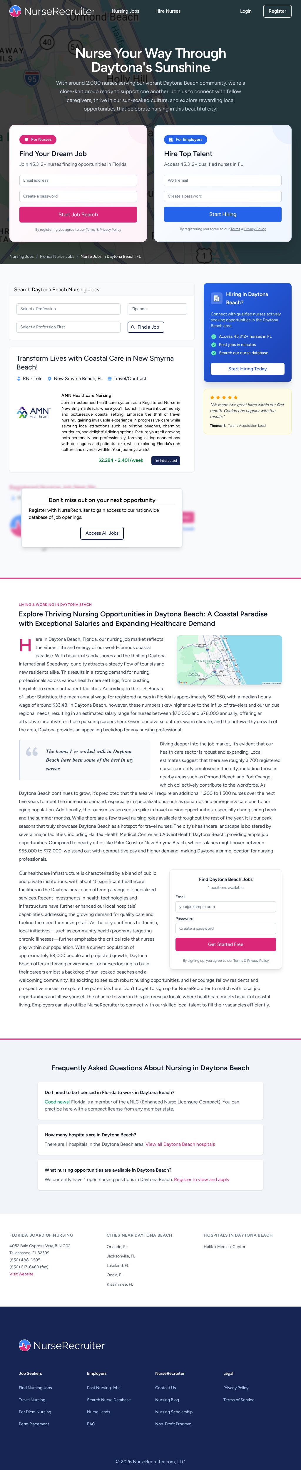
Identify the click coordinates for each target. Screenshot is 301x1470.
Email (180, 896)
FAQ (91, 1423)
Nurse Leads (98, 1411)
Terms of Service (239, 1399)
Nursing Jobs (125, 11)
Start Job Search (78, 214)
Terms (91, 230)
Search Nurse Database (109, 1399)
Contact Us (165, 1387)
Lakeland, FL (118, 1265)
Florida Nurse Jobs (57, 256)
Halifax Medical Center (224, 1246)
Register (277, 11)
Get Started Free (225, 944)
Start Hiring (223, 214)
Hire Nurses (167, 11)
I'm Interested (166, 461)
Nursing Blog (167, 1399)
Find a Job (148, 327)
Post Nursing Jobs (104, 1387)
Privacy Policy (110, 230)
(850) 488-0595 (24, 1259)
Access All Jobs (102, 533)
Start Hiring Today (247, 369)
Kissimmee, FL (120, 1284)
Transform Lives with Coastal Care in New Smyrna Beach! (95, 362)
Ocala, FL (115, 1274)
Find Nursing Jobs (35, 1387)
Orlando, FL (117, 1246)
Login (246, 11)
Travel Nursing (32, 1399)
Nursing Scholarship (174, 1411)
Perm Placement (34, 1423)
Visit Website (21, 1274)
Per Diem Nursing (35, 1411)
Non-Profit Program (173, 1423)
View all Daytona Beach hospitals (180, 1144)
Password (184, 918)
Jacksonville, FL (121, 1256)
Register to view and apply (201, 1179)
